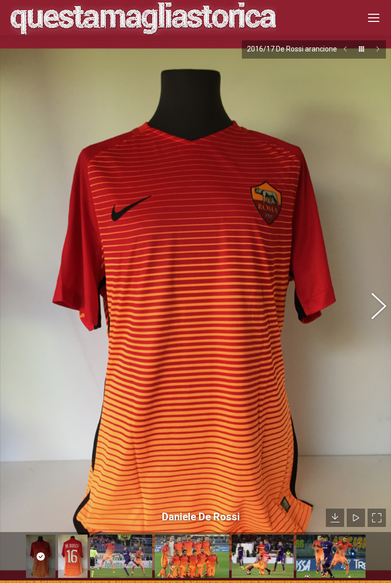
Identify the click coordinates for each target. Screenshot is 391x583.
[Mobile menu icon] (374, 18)
